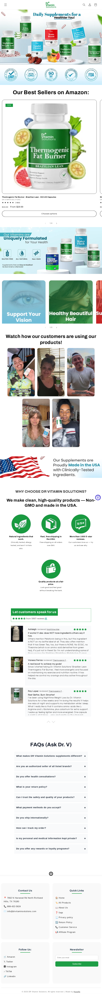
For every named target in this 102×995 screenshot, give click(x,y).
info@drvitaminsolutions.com (21, 911)
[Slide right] (56, 223)
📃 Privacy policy (64, 917)
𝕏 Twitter (8, 962)
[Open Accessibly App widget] (51, 874)
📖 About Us (61, 908)
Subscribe (76, 964)
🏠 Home (60, 898)
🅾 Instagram (10, 966)
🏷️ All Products (63, 903)
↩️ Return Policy (63, 922)
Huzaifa (77, 992)
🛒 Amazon (9, 957)
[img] (19, 618)
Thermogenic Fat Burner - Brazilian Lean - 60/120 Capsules (29, 197)
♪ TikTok (8, 971)
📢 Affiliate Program (65, 932)
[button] (5, 5)
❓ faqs (59, 912)
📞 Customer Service (66, 927)
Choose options (49, 214)
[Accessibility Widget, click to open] (98, 497)
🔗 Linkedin (9, 976)
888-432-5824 (14, 906)
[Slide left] (45, 223)
